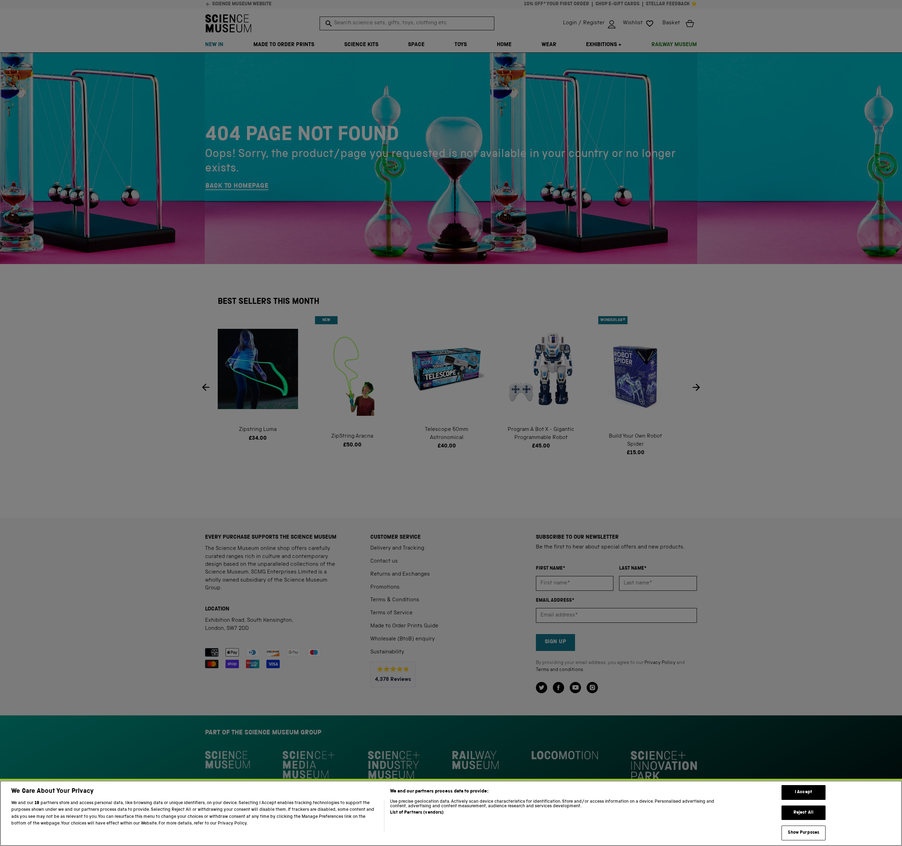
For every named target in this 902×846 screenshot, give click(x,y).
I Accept (803, 792)
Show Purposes (804, 833)
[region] (451, 813)
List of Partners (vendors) (417, 812)
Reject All (803, 812)
